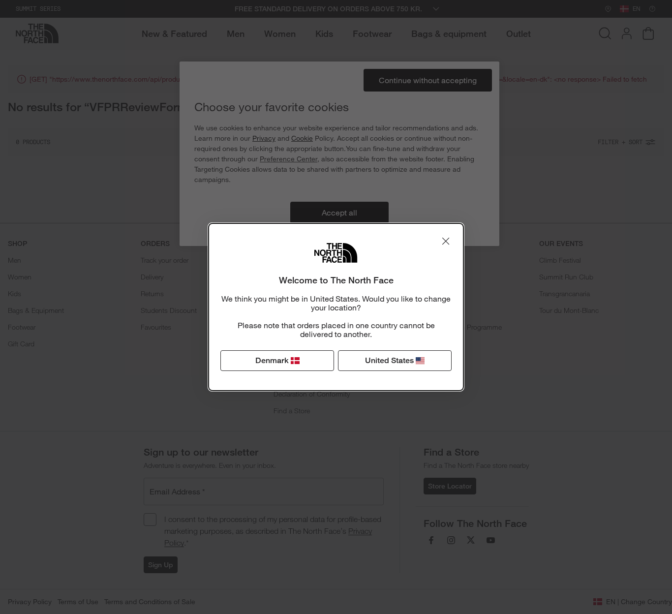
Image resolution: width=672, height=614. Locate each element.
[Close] (446, 241)
